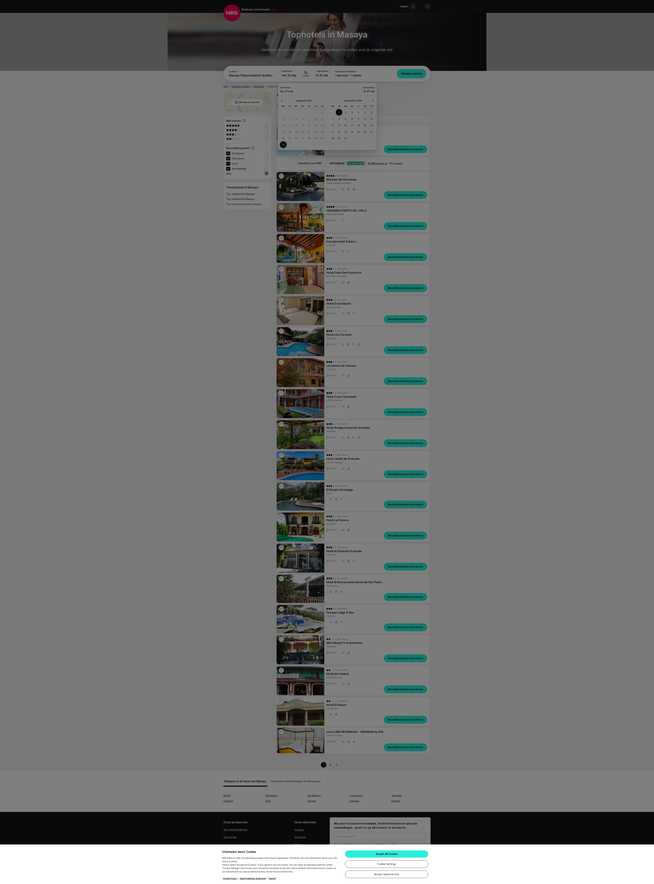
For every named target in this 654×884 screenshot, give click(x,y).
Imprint (272, 878)
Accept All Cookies (387, 853)
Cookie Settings (386, 864)
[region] (327, 864)
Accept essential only (386, 874)
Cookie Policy (230, 878)
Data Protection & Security (253, 878)
